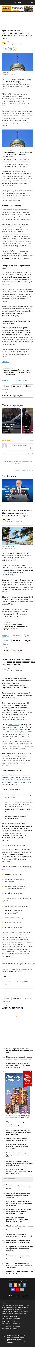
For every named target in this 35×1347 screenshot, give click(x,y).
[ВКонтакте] (9, 49)
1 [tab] (10, 505)
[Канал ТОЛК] (28, 386)
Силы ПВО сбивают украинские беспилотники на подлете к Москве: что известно (19, 1265)
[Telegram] (4, 49)
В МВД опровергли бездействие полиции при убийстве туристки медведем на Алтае (18, 1065)
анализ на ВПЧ (13, 725)
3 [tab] (16, 505)
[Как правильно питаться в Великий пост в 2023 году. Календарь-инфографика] (17, 138)
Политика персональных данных (16, 1335)
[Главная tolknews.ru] (17, 2)
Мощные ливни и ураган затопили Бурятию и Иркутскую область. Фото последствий (19, 1203)
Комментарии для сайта (24, 470)
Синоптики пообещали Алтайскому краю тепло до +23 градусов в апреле (16, 627)
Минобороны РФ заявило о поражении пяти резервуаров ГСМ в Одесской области (19, 1171)
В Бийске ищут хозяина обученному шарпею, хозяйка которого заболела (19, 1058)
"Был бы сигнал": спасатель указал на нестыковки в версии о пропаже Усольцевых (19, 1228)
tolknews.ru (10, 1303)
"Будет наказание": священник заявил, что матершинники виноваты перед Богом (17, 1124)
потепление (17, 635)
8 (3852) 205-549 (9, 1326)
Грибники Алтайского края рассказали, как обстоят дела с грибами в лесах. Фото (17, 1220)
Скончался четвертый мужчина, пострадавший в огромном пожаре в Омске (19, 1187)
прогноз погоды (27, 635)
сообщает (8, 572)
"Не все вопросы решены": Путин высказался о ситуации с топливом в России (17, 492)
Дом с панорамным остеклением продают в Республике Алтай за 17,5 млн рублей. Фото (18, 1132)
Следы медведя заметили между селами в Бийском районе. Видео (18, 1241)
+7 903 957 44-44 (9, 1318)
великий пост (6, 380)
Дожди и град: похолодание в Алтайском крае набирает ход (16, 1139)
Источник (5, 362)
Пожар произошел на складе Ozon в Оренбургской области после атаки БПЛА (18, 1155)
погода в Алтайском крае (5, 636)
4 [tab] (19, 505)
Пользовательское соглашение (15, 1337)
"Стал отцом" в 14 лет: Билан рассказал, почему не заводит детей (19, 1235)
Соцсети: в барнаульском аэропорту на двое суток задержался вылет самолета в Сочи (18, 1195)
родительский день (21, 380)
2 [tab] (13, 505)
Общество (9, 44)
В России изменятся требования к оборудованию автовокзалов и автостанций (18, 1146)
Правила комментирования (14, 1339)
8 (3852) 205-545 (9, 1323)
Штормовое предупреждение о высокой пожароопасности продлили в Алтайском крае (19, 1163)
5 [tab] (22, 505)
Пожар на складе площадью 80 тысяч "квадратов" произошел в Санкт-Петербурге (19, 1249)
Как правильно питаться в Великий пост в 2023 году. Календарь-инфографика (17, 154)
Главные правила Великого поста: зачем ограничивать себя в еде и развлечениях (17, 372)
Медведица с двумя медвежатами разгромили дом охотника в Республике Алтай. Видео (18, 1211)
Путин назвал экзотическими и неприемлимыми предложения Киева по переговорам (17, 1257)
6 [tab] (25, 505)
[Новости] (16, 386)
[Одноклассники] (14, 49)
